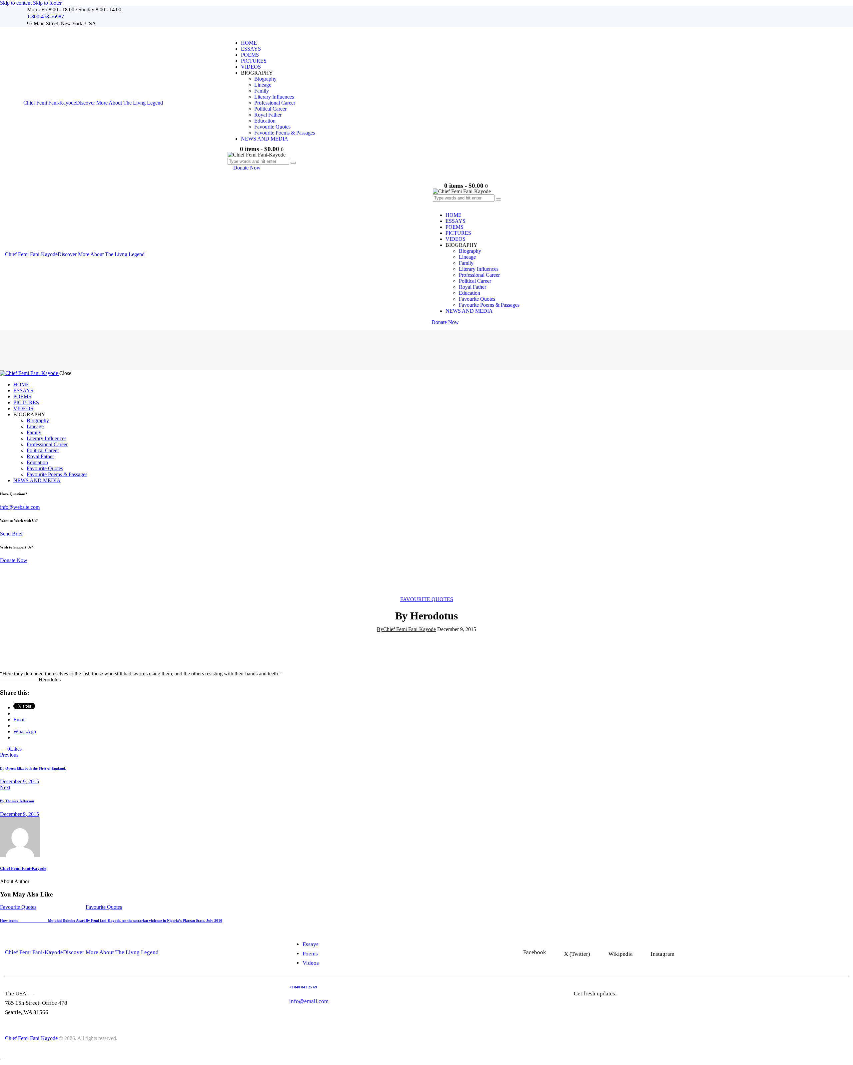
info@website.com (20, 507)
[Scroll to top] (2, 1058)
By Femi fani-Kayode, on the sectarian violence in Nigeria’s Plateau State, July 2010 (154, 920)
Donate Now (13, 560)
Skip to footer (47, 3)
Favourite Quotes (426, 599)
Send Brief (11, 533)
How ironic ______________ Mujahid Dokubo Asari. (43, 920)
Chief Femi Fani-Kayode (23, 868)
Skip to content (16, 3)
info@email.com (309, 1001)
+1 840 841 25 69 (303, 987)
